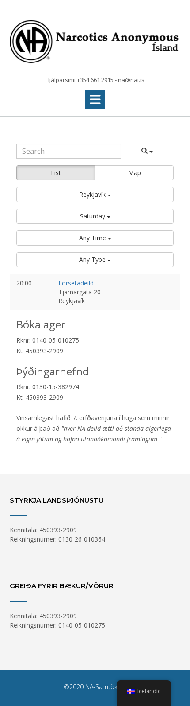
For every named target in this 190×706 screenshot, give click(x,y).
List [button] (56, 172)
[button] (95, 99)
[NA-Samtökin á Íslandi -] (95, 38)
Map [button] (134, 172)
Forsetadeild (76, 283)
